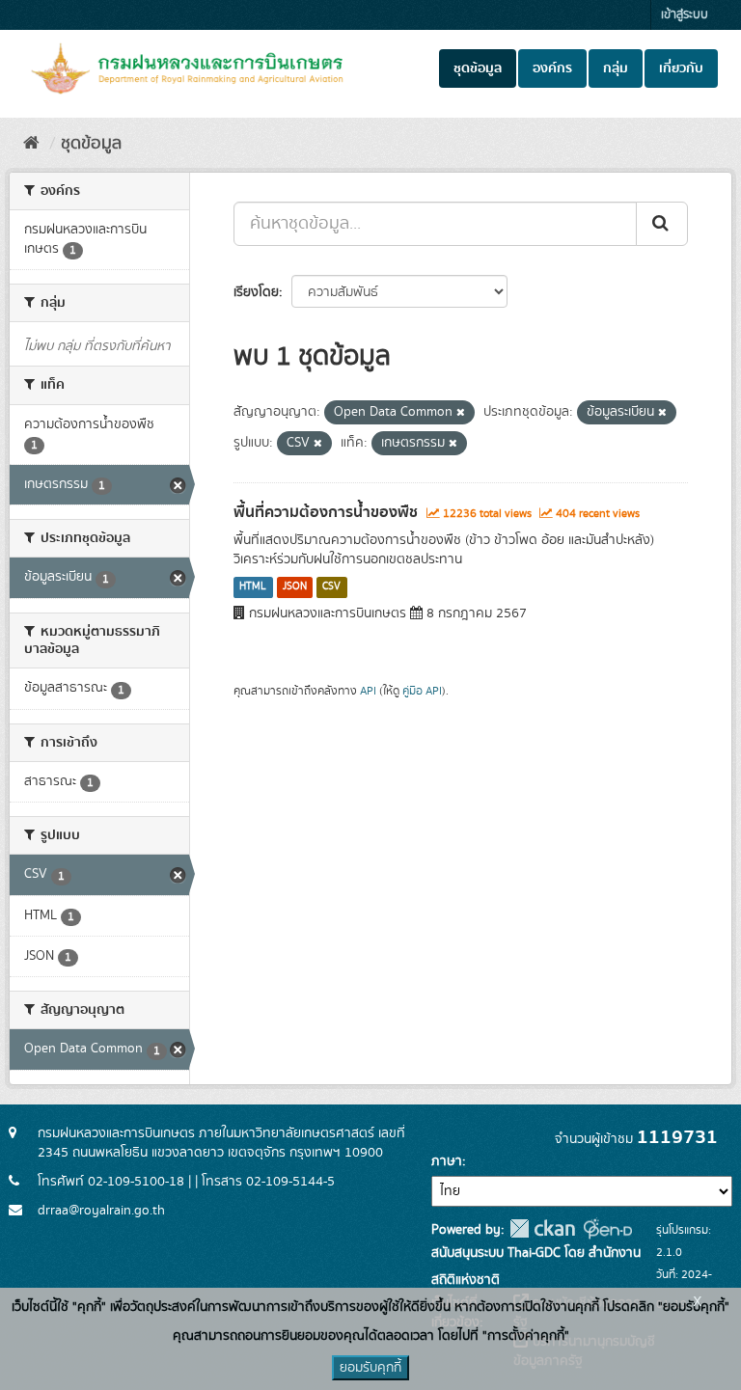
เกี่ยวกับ (681, 68)
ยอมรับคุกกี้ (370, 1367)
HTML (252, 587)
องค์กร (552, 68)
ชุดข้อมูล (477, 68)
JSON (295, 587)
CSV (331, 587)
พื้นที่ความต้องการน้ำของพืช (325, 512)
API (368, 691)
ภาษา (446, 1161)
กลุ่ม (615, 68)
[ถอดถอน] (460, 413)
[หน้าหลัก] (31, 143)
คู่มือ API (422, 691)
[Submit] (662, 224)
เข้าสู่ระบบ (684, 15)
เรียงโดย (256, 292)
